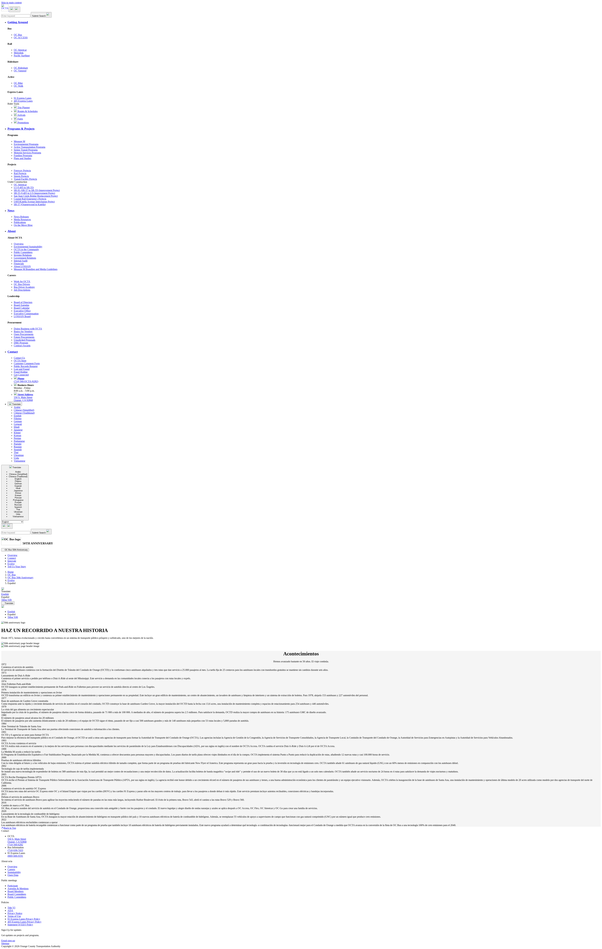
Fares (20, 118)
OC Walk (18, 86)
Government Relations (25, 258)
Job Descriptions (22, 290)
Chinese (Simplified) (24, 410)
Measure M (19, 141)
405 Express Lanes (23, 101)
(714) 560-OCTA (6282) (26, 380)
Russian (18, 446)
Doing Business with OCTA (28, 328)
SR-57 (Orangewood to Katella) (30, 204)
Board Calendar (21, 308)
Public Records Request (25, 366)
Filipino (17, 418)
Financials (19, 263)
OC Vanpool (20, 70)
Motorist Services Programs (27, 152)
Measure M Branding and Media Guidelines (35, 269)
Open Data (13, 875)
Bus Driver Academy (24, 287)
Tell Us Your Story (17, 566)
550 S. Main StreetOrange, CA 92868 (23, 397)
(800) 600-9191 (15, 856)
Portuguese (19, 441)
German (18, 421)
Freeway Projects (22, 170)
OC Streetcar (20, 50)
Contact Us (19, 357)
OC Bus (18, 34)
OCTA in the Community (26, 249)
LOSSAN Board (22, 316)
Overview (19, 243)
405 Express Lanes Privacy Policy (24, 921)
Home (11, 572)
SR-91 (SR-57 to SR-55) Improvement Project (37, 190)
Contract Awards (22, 345)
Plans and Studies (22, 158)
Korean (17, 435)
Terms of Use (14, 916)
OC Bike (18, 83)
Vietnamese (19, 461)
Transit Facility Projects (25, 179)
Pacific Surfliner (22, 55)
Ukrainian (19, 455)
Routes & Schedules (27, 111)
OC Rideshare (21, 67)
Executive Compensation (26, 313)
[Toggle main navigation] (14, 9)
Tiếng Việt (13, 617)
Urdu (16, 458)
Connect (12, 558)
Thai (16, 452)
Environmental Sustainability (28, 246)
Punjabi (17, 444)
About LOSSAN (22, 266)
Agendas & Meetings (18, 888)
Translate (16, 404)
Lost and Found (21, 369)
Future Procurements (24, 337)
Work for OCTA (22, 281)
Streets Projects (21, 176)
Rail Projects (20, 173)
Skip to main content (11, 2)
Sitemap (5, 943)
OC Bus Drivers (22, 284)
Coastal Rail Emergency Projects (30, 198)
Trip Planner (23, 107)
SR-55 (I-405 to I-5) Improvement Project (34, 193)
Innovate (12, 561)
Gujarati (18, 424)
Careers (11, 869)
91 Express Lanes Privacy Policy (24, 919)
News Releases (21, 216)
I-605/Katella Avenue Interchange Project (34, 201)
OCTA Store (20, 360)
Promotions (23, 122)
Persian (17, 438)
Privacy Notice (15, 913)
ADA (10, 910)
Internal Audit (20, 260)
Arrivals (21, 115)
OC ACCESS (21, 37)
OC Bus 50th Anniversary (20, 577)
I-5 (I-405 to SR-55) (24, 187)
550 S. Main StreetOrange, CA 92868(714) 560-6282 (17, 842)
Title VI (11, 907)
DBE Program (21, 342)
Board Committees (17, 894)
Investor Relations (23, 255)
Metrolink (19, 52)
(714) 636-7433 (15, 850)
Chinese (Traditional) (24, 413)
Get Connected (21, 374)
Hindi (16, 427)
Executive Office (22, 310)
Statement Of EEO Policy (20, 924)
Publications (20, 222)
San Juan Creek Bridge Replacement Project (36, 196)
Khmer (17, 432)
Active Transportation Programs (29, 147)
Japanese (18, 429)
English (17, 415)
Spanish (18, 449)
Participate (13, 885)
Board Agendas (21, 305)
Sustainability (14, 872)
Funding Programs (23, 155)
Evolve (11, 563)
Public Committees (23, 252)
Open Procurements (23, 334)
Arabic (17, 407)
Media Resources (22, 219)
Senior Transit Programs (26, 150)
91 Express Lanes (22, 98)
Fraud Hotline (21, 372)
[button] (304, 22)
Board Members (16, 891)
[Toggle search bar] (7, 526)
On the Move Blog (23, 225)
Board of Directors (23, 302)
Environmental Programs (26, 144)
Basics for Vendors (23, 331)
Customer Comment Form (27, 363)
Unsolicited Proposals (24, 340)
